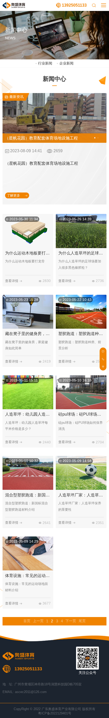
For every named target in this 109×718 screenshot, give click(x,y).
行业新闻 (45, 63)
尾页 (82, 621)
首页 (26, 621)
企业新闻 (66, 63)
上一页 (38, 621)
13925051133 (74, 5)
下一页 (70, 621)
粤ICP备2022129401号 (54, 713)
